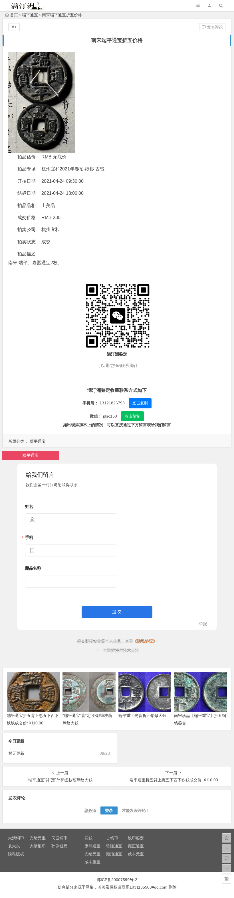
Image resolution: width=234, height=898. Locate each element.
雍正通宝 (136, 846)
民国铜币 (59, 838)
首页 (14, 15)
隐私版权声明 (20, 854)
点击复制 (140, 403)
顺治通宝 (114, 854)
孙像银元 (59, 846)
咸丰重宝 (92, 862)
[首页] (226, 838)
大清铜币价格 (20, 838)
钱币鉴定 (136, 838)
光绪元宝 (38, 838)
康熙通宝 (92, 846)
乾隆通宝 (114, 846)
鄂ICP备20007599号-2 (117, 879)
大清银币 (38, 846)
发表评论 (214, 27)
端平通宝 (30, 15)
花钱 (88, 838)
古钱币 (112, 838)
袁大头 (14, 846)
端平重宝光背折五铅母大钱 (142, 715)
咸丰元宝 (136, 854)
